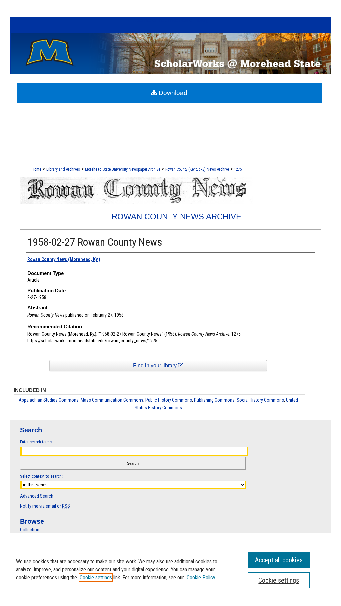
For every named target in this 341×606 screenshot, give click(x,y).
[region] (170, 569)
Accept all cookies (279, 560)
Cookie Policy (201, 577)
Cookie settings (96, 577)
